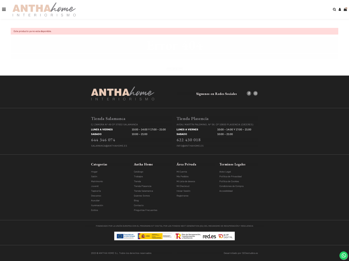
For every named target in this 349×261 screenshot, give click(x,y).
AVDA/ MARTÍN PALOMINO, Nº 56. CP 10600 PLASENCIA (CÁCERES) (215, 124)
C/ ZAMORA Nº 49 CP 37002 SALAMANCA (114, 124)
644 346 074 (103, 140)
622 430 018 (189, 140)
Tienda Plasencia (193, 118)
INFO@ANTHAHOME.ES (190, 145)
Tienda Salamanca (108, 118)
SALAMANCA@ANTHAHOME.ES (109, 145)
